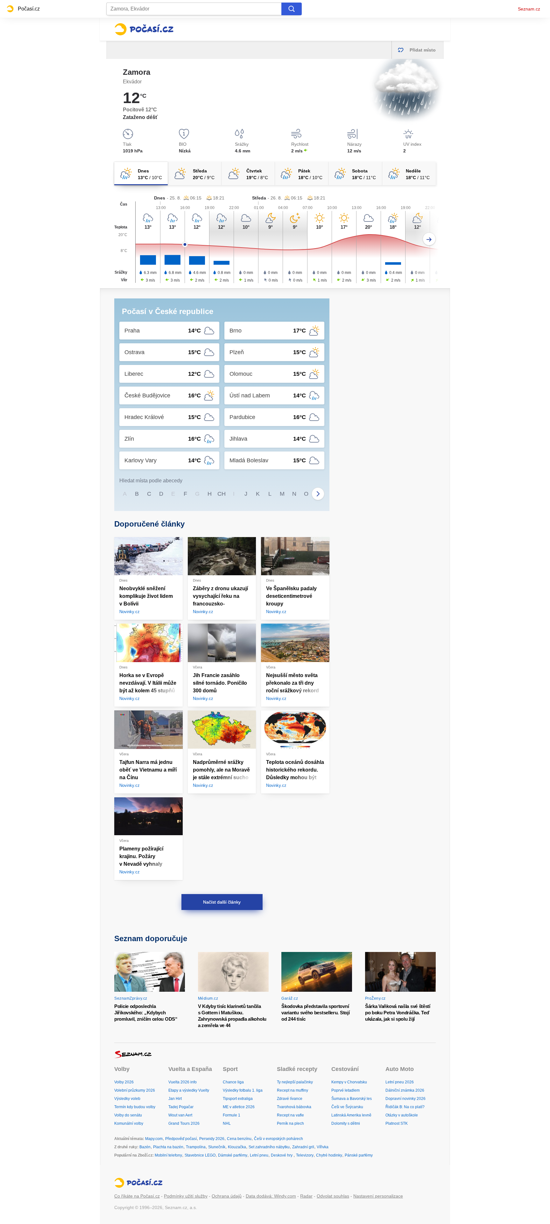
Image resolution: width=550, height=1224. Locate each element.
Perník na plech (290, 1123)
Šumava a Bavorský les (351, 1098)
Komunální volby (128, 1123)
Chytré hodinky (329, 1155)
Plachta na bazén (168, 1147)
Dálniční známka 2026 (404, 1090)
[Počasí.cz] (143, 29)
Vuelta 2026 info (182, 1082)
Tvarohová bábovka (294, 1107)
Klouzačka (237, 1147)
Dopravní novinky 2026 (405, 1098)
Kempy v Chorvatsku (349, 1082)
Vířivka (322, 1147)
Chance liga (233, 1082)
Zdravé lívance (289, 1098)
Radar (306, 1196)
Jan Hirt (175, 1098)
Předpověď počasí (181, 1139)
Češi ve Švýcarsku (347, 1107)
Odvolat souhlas (333, 1196)
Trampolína (196, 1147)
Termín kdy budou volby (134, 1107)
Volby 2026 (124, 1082)
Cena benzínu (239, 1139)
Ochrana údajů (227, 1196)
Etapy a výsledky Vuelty (188, 1090)
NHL (227, 1123)
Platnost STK (396, 1123)
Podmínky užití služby (186, 1196)
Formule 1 (231, 1115)
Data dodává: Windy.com (271, 1196)
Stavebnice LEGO (200, 1155)
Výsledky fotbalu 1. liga (243, 1090)
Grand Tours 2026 (184, 1123)
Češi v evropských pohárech (278, 1139)
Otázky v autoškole (401, 1115)
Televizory (305, 1155)
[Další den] (429, 239)
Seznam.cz (529, 8)
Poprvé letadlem (345, 1090)
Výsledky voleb (127, 1098)
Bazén (145, 1147)
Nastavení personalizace (378, 1196)
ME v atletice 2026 (239, 1107)
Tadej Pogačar (181, 1107)
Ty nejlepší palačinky (295, 1082)
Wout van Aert (180, 1115)
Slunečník (216, 1147)
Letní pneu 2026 (399, 1082)
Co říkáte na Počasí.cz (137, 1196)
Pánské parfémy (359, 1155)
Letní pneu (259, 1155)
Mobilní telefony (168, 1155)
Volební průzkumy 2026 (134, 1090)
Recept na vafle (290, 1115)
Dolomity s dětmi (345, 1123)
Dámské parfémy (232, 1155)
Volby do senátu (128, 1115)
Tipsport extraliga (238, 1098)
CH (221, 494)
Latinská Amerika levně (351, 1115)
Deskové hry (282, 1155)
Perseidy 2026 (211, 1139)
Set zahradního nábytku (269, 1147)
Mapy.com (154, 1139)
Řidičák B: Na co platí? (405, 1107)
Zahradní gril (303, 1147)
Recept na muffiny (292, 1090)
